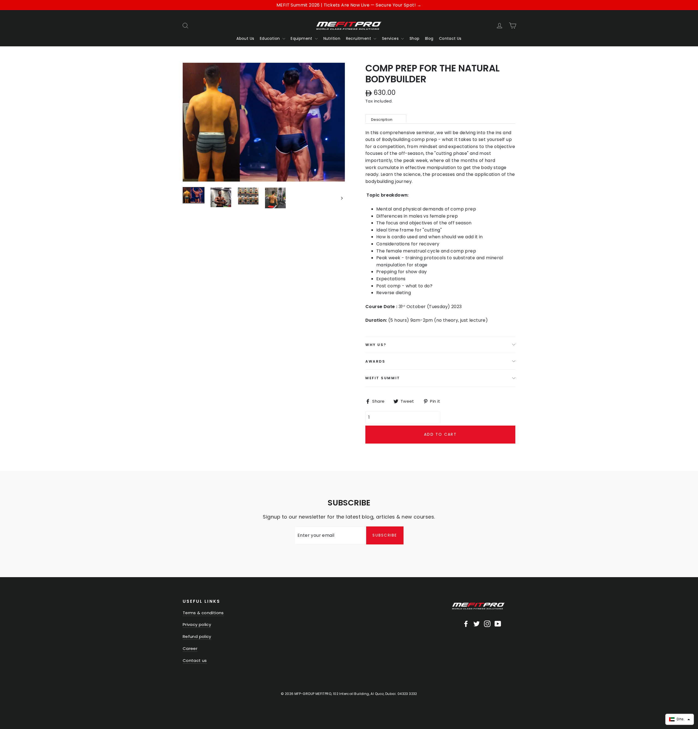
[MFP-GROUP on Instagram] (487, 623)
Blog (429, 38)
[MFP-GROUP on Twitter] (476, 623)
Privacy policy (197, 624)
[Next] (341, 198)
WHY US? (376, 344)
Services (391, 38)
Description (381, 119)
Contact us (195, 660)
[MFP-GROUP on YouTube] (498, 623)
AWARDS (375, 361)
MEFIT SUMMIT (382, 378)
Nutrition (332, 38)
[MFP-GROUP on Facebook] (466, 623)
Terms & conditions (203, 613)
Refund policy (197, 636)
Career (190, 648)
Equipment (302, 38)
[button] (680, 719)
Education (270, 38)
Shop (415, 38)
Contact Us (450, 38)
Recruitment (359, 38)
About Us (245, 38)
